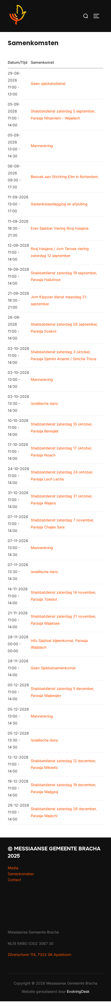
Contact (14, 879)
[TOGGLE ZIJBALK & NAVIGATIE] (98, 16)
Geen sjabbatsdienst (48, 83)
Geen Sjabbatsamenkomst (53, 668)
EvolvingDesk (78, 991)
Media (13, 868)
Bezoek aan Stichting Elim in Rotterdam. (65, 176)
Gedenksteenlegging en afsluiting (59, 204)
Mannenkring (42, 145)
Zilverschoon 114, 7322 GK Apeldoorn (39, 954)
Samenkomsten (21, 874)
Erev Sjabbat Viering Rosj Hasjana (60, 228)
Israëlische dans (44, 403)
